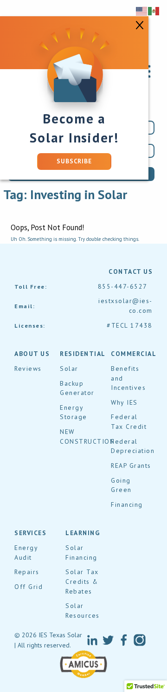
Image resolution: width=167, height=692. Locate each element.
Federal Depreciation (132, 446)
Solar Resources (82, 610)
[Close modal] (139, 24)
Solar (69, 368)
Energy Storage (73, 412)
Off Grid (28, 586)
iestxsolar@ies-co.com (125, 306)
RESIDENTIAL (83, 353)
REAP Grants (131, 465)
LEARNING (82, 533)
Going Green (121, 485)
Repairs (26, 572)
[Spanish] (154, 10)
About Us (32, 353)
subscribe (74, 161)
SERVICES (30, 533)
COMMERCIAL (133, 353)
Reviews (28, 368)
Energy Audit (26, 552)
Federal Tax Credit (129, 422)
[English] (142, 10)
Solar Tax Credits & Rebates (82, 581)
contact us (131, 271)
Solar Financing (81, 552)
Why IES (124, 402)
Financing (127, 504)
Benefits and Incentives (128, 378)
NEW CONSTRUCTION (87, 436)
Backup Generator (77, 388)
